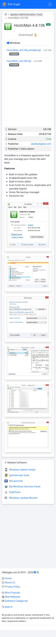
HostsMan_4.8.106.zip (19, 61)
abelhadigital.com (41, 143)
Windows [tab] (14, 42)
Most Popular (12, 592)
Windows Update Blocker (23, 497)
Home (8, 578)
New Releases (12, 596)
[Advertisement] (28, 96)
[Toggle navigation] (50, 4)
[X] (38, 572)
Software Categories (16, 600)
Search (9, 606)
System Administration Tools (26, 14)
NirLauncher (16, 480)
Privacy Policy (12, 586)
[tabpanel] (29, 57)
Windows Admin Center (22, 469)
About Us (10, 582)
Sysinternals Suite (19, 475)
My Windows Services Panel (24, 486)
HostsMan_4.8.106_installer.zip (24, 50)
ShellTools (14, 492)
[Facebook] (35, 572)
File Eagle (13, 4)
